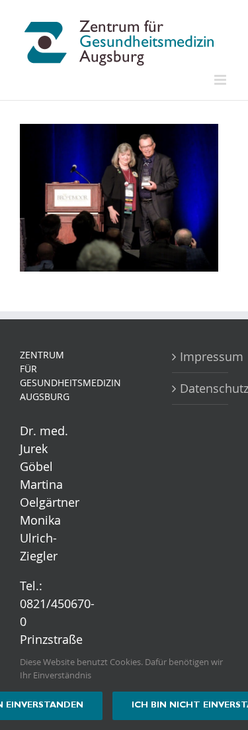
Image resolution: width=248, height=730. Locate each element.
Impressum (201, 356)
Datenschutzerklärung (201, 388)
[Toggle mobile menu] (221, 80)
